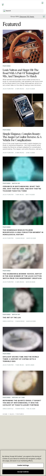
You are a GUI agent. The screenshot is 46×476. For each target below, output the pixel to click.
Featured (6, 66)
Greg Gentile (8, 321)
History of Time (18, 397)
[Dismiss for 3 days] (43, 16)
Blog (12, 414)
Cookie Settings (23, 465)
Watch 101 (16, 183)
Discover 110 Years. (27, 16)
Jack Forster (8, 89)
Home (5, 414)
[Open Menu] (3, 4)
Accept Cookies (23, 472)
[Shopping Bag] (42, 4)
